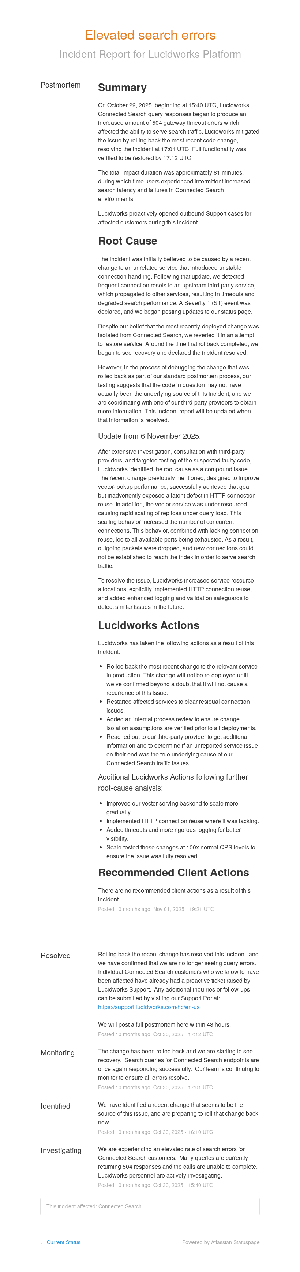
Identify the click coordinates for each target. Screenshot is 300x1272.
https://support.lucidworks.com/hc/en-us (149, 1007)
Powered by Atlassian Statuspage (221, 1242)
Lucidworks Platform (194, 53)
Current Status (60, 1242)
